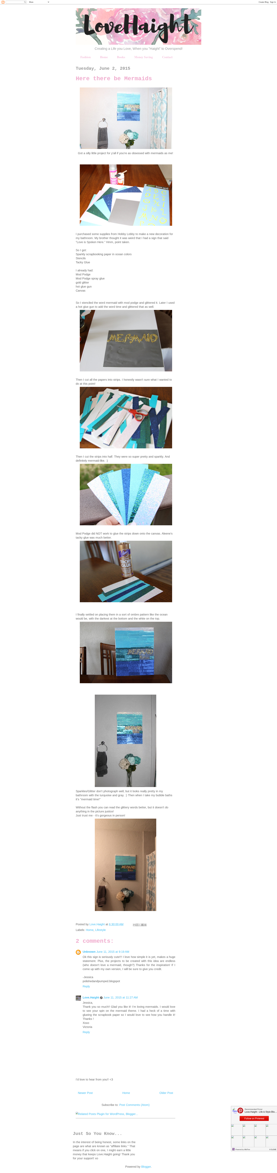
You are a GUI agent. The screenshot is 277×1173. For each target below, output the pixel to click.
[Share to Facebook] (142, 924)
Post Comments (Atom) (134, 1104)
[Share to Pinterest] (145, 924)
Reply (86, 986)
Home (104, 57)
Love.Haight (91, 997)
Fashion (85, 57)
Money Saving (143, 57)
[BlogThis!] (137, 924)
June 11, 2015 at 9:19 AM (112, 951)
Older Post (166, 1092)
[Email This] (134, 924)
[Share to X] (139, 924)
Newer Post (85, 1092)
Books (121, 57)
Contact (167, 57)
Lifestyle (100, 929)
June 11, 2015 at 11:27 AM (120, 997)
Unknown (89, 951)
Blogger (146, 1166)
